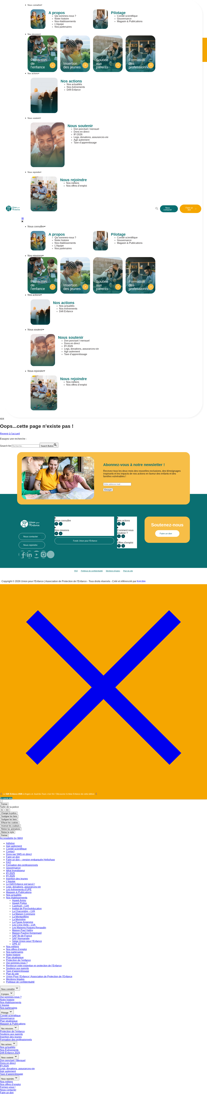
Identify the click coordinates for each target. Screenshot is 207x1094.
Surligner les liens (9, 819)
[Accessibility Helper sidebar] (1, 800)
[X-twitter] (50, 554)
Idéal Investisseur (15, 870)
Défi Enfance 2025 (10, 1052)
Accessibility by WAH (11, 838)
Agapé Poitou (19, 903)
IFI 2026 (78, 134)
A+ (7, 810)
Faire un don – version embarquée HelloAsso (30, 859)
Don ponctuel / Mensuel (12, 1060)
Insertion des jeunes (17, 878)
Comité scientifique (127, 16)
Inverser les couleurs (10, 826)
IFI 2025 (10, 873)
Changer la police (8, 813)
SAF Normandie (21, 938)
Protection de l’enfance (18, 960)
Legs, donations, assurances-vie (91, 137)
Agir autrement (81, 140)
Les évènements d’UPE (19, 889)
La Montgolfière (20, 916)
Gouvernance (124, 18)
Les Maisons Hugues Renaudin (29, 927)
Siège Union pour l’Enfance (27, 941)
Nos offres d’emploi (76, 185)
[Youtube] (36, 554)
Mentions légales (113, 571)
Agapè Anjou (19, 900)
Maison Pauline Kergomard (27, 933)
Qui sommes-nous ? (65, 16)
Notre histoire (62, 18)
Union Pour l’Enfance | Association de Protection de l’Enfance (39, 976)
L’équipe (59, 24)
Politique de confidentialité (92, 571)
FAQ (76, 571)
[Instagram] (43, 554)
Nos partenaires (63, 27)
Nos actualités (74, 84)
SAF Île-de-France (22, 935)
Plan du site (128, 571)
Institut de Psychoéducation (27, 908)
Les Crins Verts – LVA (23, 925)
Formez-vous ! (7, 1087)
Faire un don (13, 857)
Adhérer (10, 843)
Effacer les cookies (9, 823)
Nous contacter (8, 1090)
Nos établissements (65, 21)
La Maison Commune (23, 914)
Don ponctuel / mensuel (86, 129)
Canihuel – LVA (20, 906)
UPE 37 (16, 944)
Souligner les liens (9, 816)
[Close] (103, 790)
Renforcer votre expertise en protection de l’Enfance (34, 965)
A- (2, 810)
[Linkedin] (29, 554)
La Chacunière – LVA (23, 911)
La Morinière (19, 919)
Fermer (4, 804)
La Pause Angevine (22, 922)
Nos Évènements (9, 1050)
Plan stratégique (15, 957)
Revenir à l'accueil (10, 433)
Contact (10, 851)
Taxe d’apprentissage (85, 142)
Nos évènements (76, 87)
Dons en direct (81, 131)
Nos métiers (72, 183)
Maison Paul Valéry (22, 930)
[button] (156, 209)
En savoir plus (6, 798)
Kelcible (141, 581)
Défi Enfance (74, 89)
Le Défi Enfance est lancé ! (20, 884)
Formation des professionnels (22, 865)
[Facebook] (22, 554)
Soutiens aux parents (17, 968)
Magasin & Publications (129, 21)
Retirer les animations (10, 829)
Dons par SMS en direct (19, 854)
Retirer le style (7, 832)
